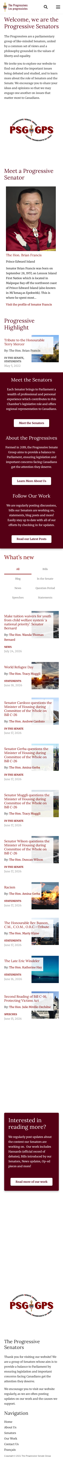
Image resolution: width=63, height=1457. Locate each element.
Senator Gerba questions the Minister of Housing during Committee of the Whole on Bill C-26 (26, 755)
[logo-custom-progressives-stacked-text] (15, 7)
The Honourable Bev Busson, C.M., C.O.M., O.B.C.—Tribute (26, 925)
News (8, 647)
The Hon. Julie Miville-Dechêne (30, 1007)
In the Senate (13, 728)
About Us (10, 1427)
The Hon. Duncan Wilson (26, 859)
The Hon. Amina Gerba (24, 767)
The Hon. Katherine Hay (25, 967)
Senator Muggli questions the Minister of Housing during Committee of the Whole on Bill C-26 (27, 801)
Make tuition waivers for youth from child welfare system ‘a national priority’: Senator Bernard (27, 622)
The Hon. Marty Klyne (24, 933)
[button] (45, 7)
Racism (9, 887)
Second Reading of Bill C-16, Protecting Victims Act (25, 998)
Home (8, 1421)
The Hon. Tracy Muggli (24, 673)
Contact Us (11, 1444)
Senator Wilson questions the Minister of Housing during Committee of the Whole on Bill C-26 (27, 847)
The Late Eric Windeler (22, 961)
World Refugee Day (18, 667)
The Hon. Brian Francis (24, 255)
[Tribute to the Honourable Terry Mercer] (31, 351)
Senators (10, 1433)
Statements (12, 681)
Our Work (10, 1438)
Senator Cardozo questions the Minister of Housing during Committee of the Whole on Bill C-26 (28, 709)
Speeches (10, 1014)
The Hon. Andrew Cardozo (27, 721)
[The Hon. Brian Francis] (31, 218)
